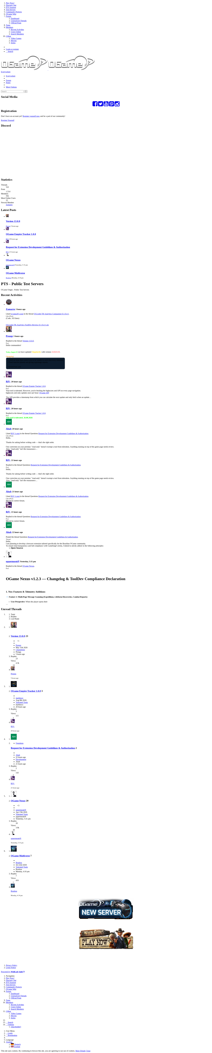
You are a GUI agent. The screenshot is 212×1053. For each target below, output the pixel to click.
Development (21, 759)
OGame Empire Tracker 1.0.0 (21, 234)
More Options (11, 87)
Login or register (12, 49)
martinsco (19, 698)
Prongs (8, 226)
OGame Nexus (13, 260)
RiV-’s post (15, 433)
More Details (80, 1051)
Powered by (13, 972)
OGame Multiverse (15, 273)
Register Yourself (7, 120)
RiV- (7, 239)
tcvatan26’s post (17, 314)
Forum (8, 80)
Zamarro (9, 205)
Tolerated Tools (22, 702)
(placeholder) (16, 1027)
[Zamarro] (9, 304)
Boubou (8, 278)
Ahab (9, 428)
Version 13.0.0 (13, 221)
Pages (8, 83)
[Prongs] (9, 331)
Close (88, 1051)
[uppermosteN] (9, 557)
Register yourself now (31, 116)
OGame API (44, 393)
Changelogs (20, 650)
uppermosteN (10, 265)
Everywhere (5, 72)
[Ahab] (9, 424)
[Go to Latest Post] (13, 670)
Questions (19, 743)
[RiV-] (9, 377)
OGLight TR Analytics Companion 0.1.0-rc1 (51, 314)
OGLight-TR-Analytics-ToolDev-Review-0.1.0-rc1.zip (27, 325)
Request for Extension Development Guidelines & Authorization (38, 247)
